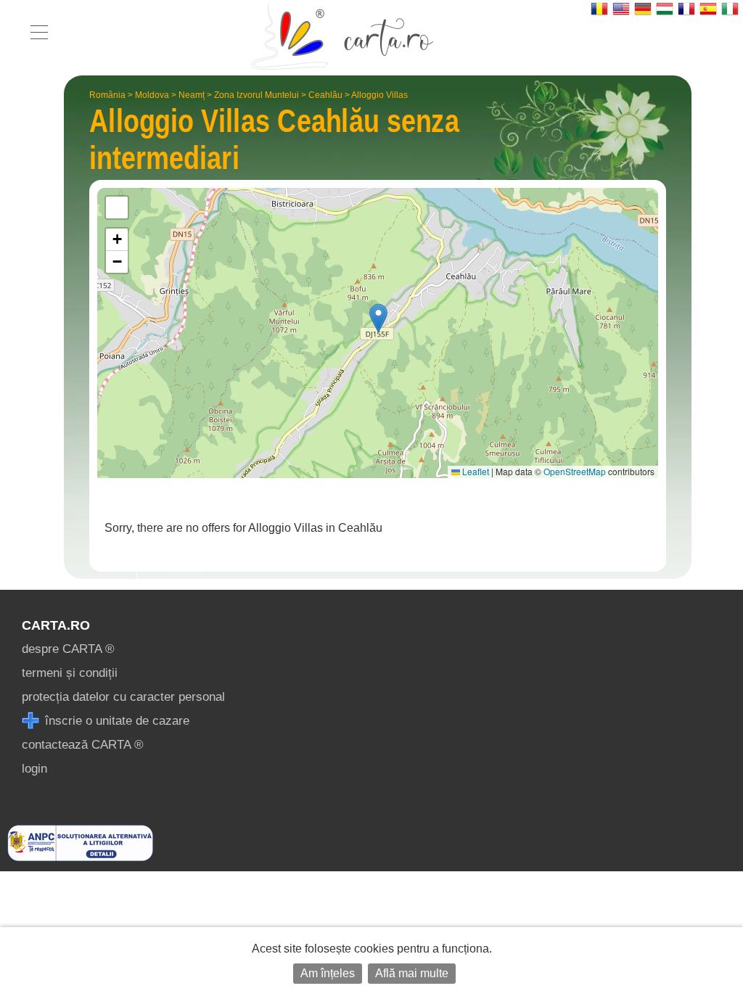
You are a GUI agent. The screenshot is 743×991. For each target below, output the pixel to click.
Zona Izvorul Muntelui (256, 95)
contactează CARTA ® (83, 745)
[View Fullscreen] (117, 207)
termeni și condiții (70, 673)
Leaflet (474, 471)
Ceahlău (325, 95)
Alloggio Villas (379, 95)
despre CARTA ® (68, 649)
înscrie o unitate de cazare (115, 721)
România (107, 95)
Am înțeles (327, 973)
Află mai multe (411, 973)
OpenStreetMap (574, 471)
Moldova (152, 95)
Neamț (191, 95)
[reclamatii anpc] (80, 857)
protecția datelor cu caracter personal (123, 697)
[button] (378, 318)
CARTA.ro (56, 625)
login (34, 769)
